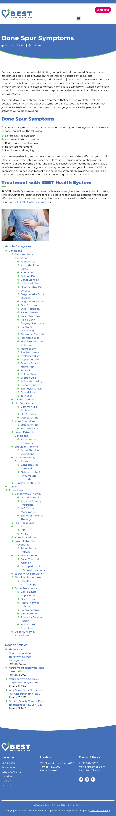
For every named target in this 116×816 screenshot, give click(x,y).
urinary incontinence (27, 483)
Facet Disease (29, 312)
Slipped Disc (28, 377)
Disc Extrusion (29, 305)
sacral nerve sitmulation (29, 573)
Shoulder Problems (27, 446)
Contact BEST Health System (26, 202)
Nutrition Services (32, 497)
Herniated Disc (30, 337)
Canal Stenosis (30, 279)
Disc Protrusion (30, 308)
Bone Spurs (28, 272)
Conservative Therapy (28, 493)
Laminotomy (29, 613)
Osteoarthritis (29, 417)
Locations (7, 776)
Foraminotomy (30, 610)
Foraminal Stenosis (32, 334)
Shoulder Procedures (28, 577)
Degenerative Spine (33, 301)
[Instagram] (87, 779)
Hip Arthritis (28, 414)
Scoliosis (26, 370)
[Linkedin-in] (93, 779)
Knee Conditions (25, 421)
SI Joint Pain (28, 374)
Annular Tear (29, 261)
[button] (78, 18)
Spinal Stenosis (30, 385)
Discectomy (28, 599)
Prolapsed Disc (30, 356)
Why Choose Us (11, 771)
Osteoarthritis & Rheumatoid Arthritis (30, 476)
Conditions (15, 250)
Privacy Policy (75, 805)
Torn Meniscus (29, 428)
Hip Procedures (24, 522)
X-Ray (24, 533)
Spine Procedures (26, 588)
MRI (23, 530)
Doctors (6, 781)
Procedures (16, 490)
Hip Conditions (24, 403)
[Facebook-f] (81, 779)
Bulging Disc (28, 276)
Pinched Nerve (30, 352)
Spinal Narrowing (31, 381)
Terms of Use (60, 805)
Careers (6, 785)
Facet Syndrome (31, 316)
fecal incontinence (26, 399)
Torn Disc (26, 395)
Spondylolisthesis (31, 388)
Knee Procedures (25, 537)
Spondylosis (28, 392)
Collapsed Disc (30, 283)
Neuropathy (28, 348)
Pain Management (26, 555)
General (13, 486)
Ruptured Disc (30, 359)
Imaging (20, 526)
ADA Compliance (42, 805)
